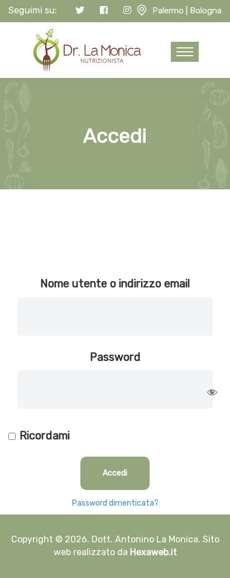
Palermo (168, 11)
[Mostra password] (212, 392)
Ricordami (45, 435)
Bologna (206, 11)
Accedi (115, 473)
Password (115, 357)
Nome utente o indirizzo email (115, 283)
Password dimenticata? (115, 503)
